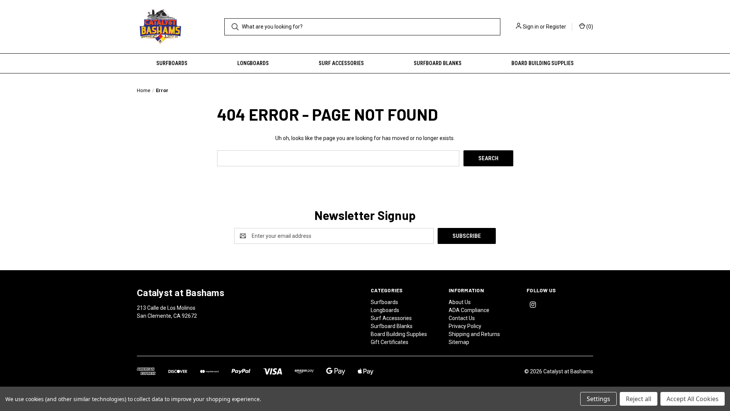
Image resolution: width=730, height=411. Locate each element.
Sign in (531, 27)
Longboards (253, 63)
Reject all (638, 399)
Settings (598, 399)
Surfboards (171, 63)
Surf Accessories (341, 63)
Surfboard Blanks (438, 63)
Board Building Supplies (542, 63)
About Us (460, 302)
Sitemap (459, 342)
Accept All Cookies (693, 399)
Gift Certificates (389, 342)
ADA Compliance (469, 310)
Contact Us (462, 318)
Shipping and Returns (474, 334)
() (589, 27)
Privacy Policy (465, 326)
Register (556, 27)
